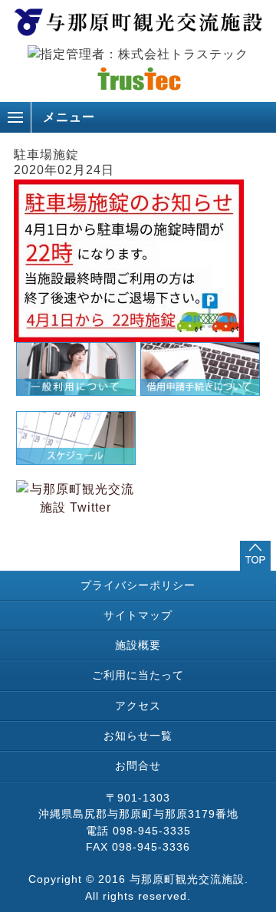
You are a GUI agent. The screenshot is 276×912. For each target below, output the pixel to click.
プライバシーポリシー (138, 585)
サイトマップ (138, 615)
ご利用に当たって (138, 675)
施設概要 (138, 645)
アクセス (138, 706)
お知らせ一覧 (138, 735)
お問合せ (138, 765)
